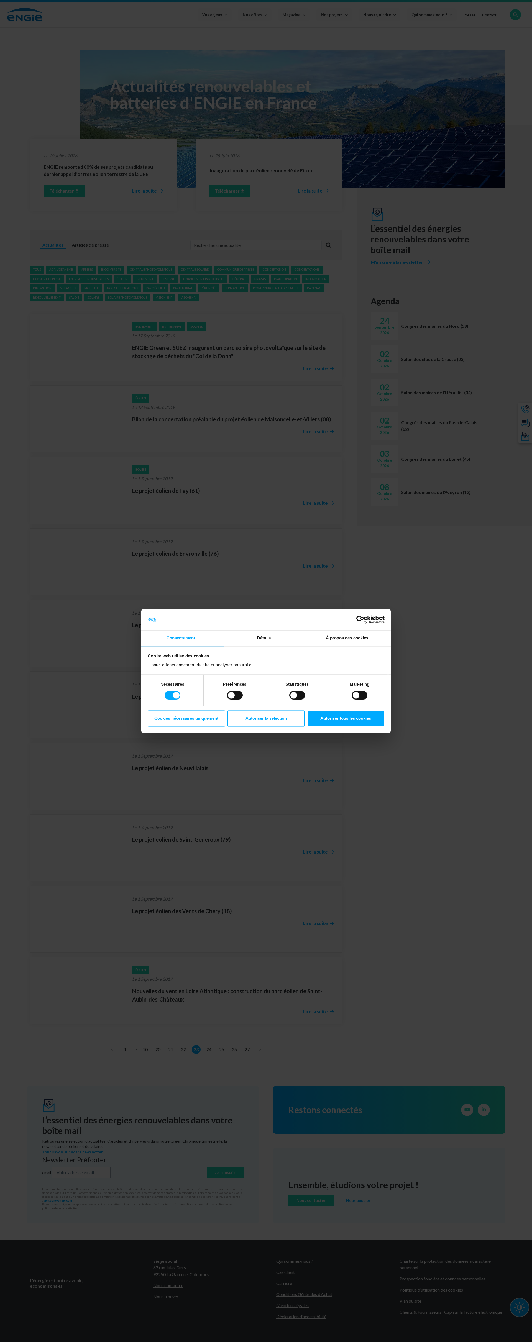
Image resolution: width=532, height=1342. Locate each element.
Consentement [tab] (181, 638)
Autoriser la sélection (266, 718)
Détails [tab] (264, 638)
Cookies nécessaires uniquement (186, 718)
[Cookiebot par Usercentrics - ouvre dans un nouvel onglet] (360, 620)
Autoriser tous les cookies (345, 718)
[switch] (235, 695)
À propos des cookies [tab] (347, 638)
